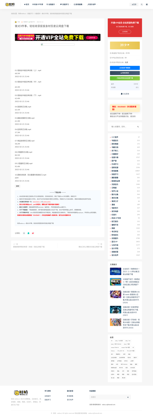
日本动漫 (132, 367)
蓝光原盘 (134, 374)
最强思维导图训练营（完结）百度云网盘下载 (29, 247)
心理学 (132, 361)
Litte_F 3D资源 (119, 340)
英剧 (123, 374)
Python (113, 350)
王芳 (123, 371)
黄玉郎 (123, 377)
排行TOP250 (124, 364)
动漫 (124, 354)
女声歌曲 (119, 361)
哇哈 (54, 413)
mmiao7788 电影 (125, 347)
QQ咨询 (126, 94)
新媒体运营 (114, 367)
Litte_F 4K (127, 340)
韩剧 (118, 377)
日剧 (126, 367)
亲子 (112, 354)
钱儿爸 (112, 377)
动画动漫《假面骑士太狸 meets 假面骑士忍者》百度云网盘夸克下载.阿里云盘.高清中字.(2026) (131, 297)
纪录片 (112, 374)
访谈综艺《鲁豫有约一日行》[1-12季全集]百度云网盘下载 (131, 271)
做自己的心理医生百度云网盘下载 (90, 247)
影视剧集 (70, 396)
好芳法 (126, 361)
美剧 (118, 374)
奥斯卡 (135, 357)
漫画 (118, 371)
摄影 (136, 364)
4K (111, 340)
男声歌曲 (134, 371)
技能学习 (30, 13)
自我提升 (48, 396)
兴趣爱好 (37, 13)
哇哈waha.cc (22, 13)
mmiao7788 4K (115, 347)
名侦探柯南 (122, 357)
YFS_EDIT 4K (120, 350)
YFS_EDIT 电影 (131, 350)
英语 (128, 374)
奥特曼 (112, 361)
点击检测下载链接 (125, 68)
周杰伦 (129, 357)
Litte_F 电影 (127, 344)
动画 (129, 354)
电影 (128, 371)
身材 (17, 186)
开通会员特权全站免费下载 (125, 78)
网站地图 (78, 413)
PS (133, 347)
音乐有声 (70, 400)
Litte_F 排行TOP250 (116, 344)
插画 (131, 364)
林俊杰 (112, 371)
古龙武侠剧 (114, 357)
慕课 (112, 364)
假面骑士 (118, 354)
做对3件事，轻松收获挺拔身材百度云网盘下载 (40, 223)
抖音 (117, 364)
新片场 (121, 367)
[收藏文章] (24, 233)
